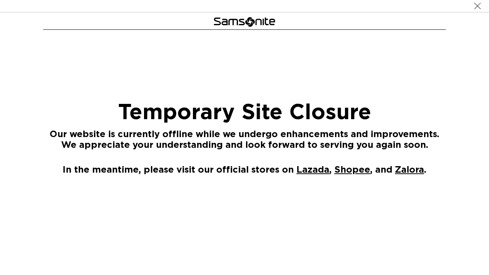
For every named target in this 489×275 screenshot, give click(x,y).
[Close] (477, 6)
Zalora (409, 169)
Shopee (352, 169)
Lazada (312, 169)
